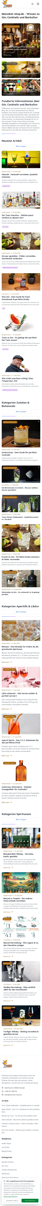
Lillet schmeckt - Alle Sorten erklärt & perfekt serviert (20, 1120)
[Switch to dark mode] (32, 4)
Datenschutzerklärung (10, 1196)
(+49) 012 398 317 (11, 1091)
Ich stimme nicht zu (12, 1200)
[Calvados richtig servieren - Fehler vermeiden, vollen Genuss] (21, 40)
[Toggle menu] (38, 4)
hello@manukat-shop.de (13, 1095)
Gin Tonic (5, 227)
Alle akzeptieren (30, 1200)
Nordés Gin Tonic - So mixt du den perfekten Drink (19, 1116)
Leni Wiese (5, 294)
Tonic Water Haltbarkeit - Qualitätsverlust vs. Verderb (21, 1105)
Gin (4, 308)
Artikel (5, 1100)
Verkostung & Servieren (11, 26)
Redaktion (6, 1138)
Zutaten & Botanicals (10, 63)
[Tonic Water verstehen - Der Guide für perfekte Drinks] (21, 87)
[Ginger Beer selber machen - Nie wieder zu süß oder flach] (21, 69)
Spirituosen (6, 186)
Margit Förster (6, 171)
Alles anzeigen (21, 146)
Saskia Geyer (6, 212)
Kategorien (7, 1157)
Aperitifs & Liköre (9, 623)
